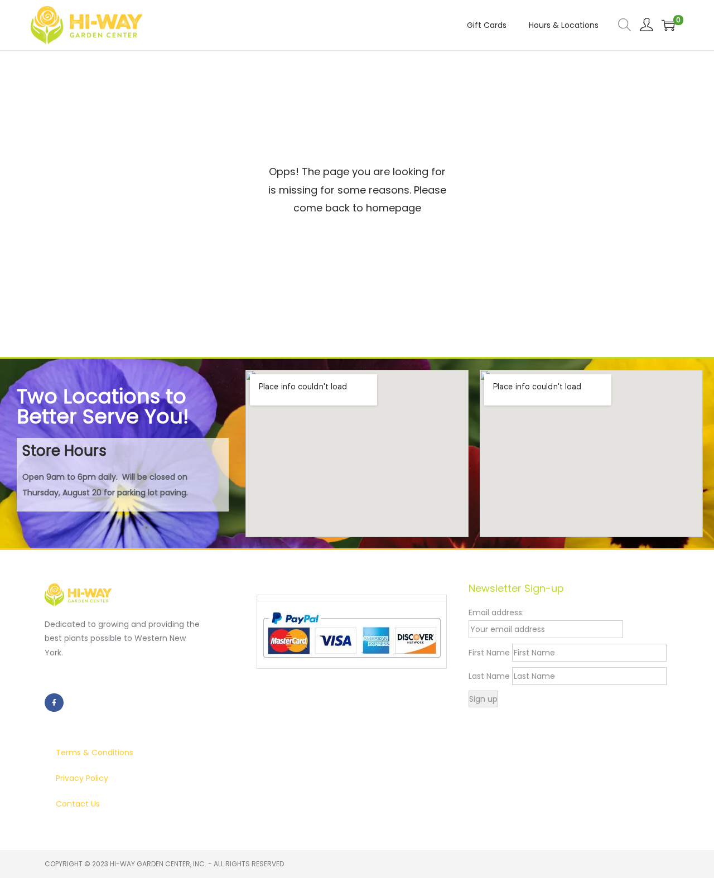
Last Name (489, 676)
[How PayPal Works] (352, 634)
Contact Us (78, 803)
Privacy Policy (82, 778)
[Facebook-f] (54, 702)
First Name (489, 652)
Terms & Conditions (94, 752)
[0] (668, 25)
